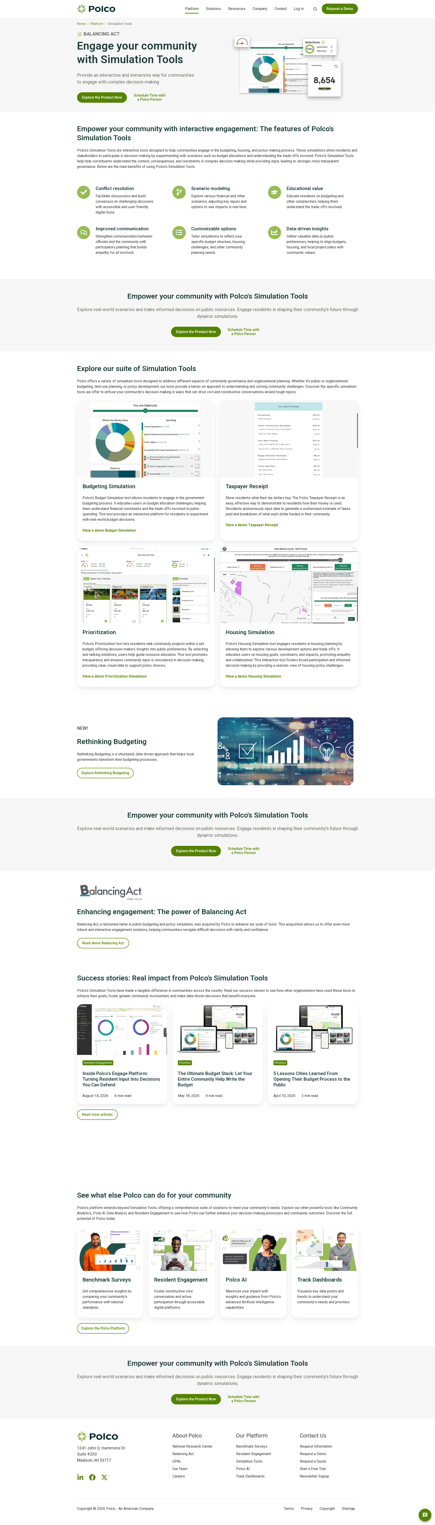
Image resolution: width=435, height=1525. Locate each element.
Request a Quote (313, 1461)
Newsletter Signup (314, 1476)
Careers (178, 1476)
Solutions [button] (213, 9)
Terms (289, 1508)
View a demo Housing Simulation (253, 676)
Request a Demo (313, 1454)
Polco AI (243, 1469)
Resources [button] (236, 9)
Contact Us (313, 1435)
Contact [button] (281, 9)
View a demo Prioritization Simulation (114, 676)
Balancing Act (183, 1454)
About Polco (187, 1435)
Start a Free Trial (313, 1469)
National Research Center (192, 1446)
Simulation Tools (249, 1461)
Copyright (327, 1508)
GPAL (176, 1461)
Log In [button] (299, 9)
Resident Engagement (253, 1454)
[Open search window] (315, 9)
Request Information (316, 1446)
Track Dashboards (250, 1476)
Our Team (179, 1469)
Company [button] (260, 9)
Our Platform (252, 1435)
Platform (96, 24)
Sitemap (348, 1508)
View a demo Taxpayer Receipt (252, 525)
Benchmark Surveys (251, 1446)
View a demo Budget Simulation (109, 530)
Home (81, 24)
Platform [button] (192, 9)
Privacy (307, 1508)
